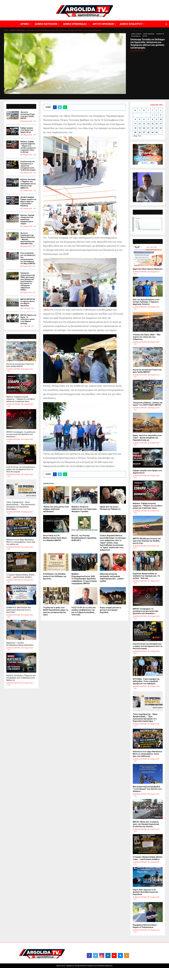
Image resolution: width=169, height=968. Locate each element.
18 (135, 128)
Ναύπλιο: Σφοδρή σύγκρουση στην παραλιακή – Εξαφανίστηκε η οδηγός (27, 219)
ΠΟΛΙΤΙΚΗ (144, 36)
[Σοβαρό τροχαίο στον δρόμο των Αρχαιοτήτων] (12, 131)
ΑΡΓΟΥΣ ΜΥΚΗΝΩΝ (127, 2)
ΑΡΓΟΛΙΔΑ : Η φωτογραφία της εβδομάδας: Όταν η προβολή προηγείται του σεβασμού (146, 681)
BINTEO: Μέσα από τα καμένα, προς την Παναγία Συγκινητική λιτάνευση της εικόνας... (146, 824)
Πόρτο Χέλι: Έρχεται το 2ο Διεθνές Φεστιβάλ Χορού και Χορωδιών (145, 892)
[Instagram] (101, 955)
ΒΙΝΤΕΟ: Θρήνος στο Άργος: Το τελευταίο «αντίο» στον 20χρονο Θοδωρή (28, 319)
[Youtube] (114, 955)
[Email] (120, 955)
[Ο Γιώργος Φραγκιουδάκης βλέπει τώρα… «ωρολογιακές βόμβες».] (21, 562)
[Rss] (126, 955)
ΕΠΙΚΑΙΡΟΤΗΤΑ (160, 34)
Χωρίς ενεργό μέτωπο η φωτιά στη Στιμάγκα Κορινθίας (110, 609)
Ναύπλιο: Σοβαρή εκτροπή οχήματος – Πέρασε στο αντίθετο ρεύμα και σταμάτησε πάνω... (20, 399)
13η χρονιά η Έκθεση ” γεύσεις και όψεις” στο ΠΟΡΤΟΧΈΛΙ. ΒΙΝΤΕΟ (147, 404)
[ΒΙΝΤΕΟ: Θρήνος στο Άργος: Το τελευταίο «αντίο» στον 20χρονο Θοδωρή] (12, 318)
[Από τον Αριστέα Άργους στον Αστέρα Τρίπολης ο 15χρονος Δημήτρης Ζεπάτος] (148, 287)
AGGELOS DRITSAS (14, 369)
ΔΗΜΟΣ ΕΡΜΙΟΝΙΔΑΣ (112, 2)
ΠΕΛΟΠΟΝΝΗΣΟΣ (136, 36)
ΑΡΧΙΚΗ (86, 2)
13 (144, 124)
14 (148, 124)
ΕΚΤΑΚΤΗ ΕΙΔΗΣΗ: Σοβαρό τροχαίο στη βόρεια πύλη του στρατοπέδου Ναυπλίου (28, 201)
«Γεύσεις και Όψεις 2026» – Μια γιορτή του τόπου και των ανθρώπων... (146, 337)
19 (139, 128)
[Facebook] (89, 955)
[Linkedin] (107, 955)
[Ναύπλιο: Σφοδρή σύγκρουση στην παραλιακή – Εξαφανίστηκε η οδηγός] (12, 218)
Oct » (140, 136)
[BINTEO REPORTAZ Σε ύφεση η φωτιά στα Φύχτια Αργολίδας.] (12, 302)
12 (139, 124)
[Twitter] (95, 955)
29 (152, 132)
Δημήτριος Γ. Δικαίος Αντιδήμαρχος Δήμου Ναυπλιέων (20, 644)
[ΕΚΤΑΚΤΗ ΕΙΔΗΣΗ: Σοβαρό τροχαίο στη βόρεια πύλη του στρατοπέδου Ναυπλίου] (12, 200)
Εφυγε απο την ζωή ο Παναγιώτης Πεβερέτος (110, 508)
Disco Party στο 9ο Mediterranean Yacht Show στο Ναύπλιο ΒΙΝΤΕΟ (55, 537)
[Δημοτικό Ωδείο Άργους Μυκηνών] (148, 256)
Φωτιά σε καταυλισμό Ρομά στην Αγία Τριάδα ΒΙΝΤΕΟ (20, 365)
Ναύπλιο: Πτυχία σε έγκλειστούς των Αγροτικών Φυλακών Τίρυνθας (84, 509)
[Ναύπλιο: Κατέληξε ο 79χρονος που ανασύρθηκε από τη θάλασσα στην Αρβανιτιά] (12, 182)
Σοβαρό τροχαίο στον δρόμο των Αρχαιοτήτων (26, 130)
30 (156, 132)
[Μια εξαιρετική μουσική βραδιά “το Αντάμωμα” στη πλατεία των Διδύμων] (148, 774)
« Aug (135, 136)
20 (144, 128)
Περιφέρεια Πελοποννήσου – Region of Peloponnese (145, 926)
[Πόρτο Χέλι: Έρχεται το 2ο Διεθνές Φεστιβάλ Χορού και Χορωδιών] (148, 877)
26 (139, 132)
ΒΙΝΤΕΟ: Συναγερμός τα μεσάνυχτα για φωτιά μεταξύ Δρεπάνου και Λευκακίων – (20, 434)
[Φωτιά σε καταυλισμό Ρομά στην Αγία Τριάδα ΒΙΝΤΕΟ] (12, 115)
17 (161, 124)
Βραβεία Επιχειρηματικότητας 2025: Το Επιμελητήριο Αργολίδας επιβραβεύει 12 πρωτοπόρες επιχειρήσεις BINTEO (84, 579)
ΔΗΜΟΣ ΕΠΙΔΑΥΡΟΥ (141, 2)
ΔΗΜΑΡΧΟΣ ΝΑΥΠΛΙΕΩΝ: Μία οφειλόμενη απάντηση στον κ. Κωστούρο (18, 609)
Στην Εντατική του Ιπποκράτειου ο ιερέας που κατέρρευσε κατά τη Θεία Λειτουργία (28, 166)
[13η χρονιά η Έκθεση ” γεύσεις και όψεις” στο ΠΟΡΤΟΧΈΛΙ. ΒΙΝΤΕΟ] (148, 390)
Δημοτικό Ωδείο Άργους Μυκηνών (148, 269)
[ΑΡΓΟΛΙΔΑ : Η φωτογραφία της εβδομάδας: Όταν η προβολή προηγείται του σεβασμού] (148, 666)
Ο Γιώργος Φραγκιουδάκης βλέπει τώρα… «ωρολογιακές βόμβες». (20, 576)
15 (152, 124)
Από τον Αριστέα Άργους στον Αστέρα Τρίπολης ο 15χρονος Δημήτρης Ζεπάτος (146, 301)
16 (156, 124)
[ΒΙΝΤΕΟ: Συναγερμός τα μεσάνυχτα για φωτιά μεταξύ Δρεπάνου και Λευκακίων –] (21, 419)
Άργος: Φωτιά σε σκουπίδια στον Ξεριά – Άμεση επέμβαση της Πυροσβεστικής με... (147, 437)
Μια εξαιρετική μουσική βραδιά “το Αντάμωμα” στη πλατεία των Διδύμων (147, 789)
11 (135, 124)
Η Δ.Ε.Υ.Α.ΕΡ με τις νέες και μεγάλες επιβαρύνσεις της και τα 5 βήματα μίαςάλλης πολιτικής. (84, 611)
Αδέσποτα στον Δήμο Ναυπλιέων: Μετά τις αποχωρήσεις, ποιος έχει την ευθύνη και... (20, 542)
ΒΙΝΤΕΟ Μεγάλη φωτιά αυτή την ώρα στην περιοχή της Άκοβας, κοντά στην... (147, 540)
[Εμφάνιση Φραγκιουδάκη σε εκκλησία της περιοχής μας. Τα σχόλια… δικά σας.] (148, 561)
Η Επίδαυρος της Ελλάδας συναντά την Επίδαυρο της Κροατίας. (54, 576)
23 (156, 128)
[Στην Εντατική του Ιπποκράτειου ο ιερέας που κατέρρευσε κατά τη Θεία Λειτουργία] (12, 165)
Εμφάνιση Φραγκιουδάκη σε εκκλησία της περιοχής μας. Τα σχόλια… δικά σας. (146, 576)
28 (148, 132)
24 (161, 128)
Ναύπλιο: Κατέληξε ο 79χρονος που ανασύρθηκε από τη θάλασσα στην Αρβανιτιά (28, 184)
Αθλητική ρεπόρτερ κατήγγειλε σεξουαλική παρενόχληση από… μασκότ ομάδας (112, 577)
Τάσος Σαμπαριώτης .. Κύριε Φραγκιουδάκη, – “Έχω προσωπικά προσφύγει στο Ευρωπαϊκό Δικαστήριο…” (20, 505)
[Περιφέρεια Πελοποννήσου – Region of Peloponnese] (148, 912)
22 (152, 128)
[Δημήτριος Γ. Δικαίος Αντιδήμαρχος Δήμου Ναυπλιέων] (21, 630)
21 (148, 128)
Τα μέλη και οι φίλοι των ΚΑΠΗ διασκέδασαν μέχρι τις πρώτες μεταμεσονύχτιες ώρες (55, 611)
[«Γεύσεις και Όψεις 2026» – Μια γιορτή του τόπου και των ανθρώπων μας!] (148, 322)
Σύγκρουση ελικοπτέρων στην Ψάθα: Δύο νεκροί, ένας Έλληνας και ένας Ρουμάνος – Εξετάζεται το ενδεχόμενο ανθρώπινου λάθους (27, 281)
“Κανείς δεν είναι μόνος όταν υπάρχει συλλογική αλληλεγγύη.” (56, 509)
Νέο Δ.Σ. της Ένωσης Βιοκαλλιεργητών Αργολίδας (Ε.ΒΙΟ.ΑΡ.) (84, 537)
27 (144, 132)
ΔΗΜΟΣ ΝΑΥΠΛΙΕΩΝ (97, 2)
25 (135, 132)
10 (161, 119)
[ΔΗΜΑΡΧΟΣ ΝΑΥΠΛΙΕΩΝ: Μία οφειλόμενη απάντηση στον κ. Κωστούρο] (21, 595)
